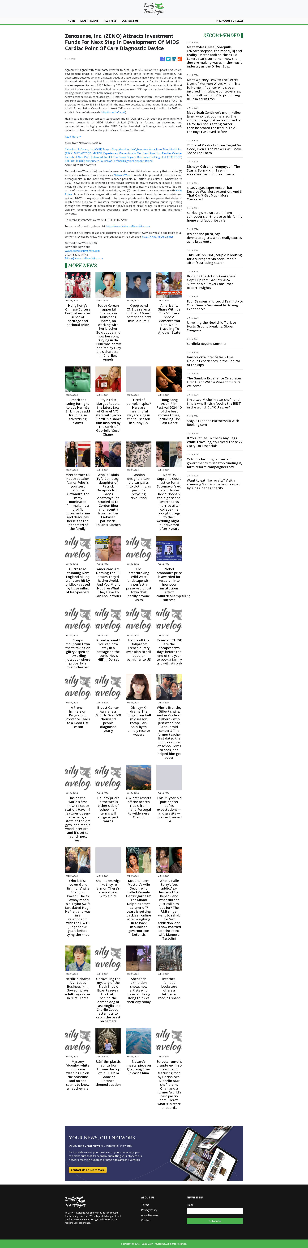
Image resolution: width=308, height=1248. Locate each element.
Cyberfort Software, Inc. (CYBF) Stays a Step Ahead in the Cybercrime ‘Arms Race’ (113, 149)
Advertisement (150, 1215)
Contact (145, 1220)
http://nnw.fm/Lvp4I (113, 112)
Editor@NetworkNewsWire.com (84, 258)
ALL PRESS (110, 20)
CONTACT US (129, 20)
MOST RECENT (89, 20)
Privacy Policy (149, 1210)
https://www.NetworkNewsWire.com (128, 226)
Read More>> (73, 136)
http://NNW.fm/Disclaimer (157, 236)
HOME (71, 20)
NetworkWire (122, 175)
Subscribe (215, 1221)
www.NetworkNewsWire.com (82, 250)
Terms (145, 1205)
